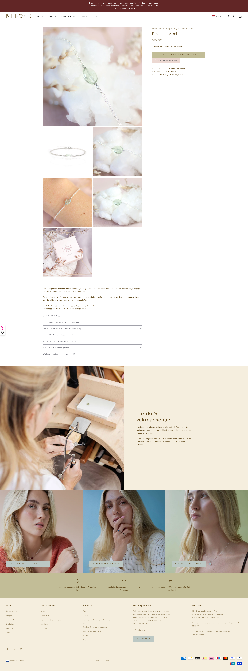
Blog (84, 611)
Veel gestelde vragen (188, 564)
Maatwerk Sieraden (68, 16)
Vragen (44, 611)
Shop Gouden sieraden (106, 564)
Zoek (8, 632)
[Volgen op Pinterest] (21, 649)
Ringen (9, 615)
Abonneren (143, 638)
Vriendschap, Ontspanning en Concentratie (172, 28)
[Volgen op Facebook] (7, 649)
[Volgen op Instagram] (14, 649)
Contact (44, 628)
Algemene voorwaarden (92, 631)
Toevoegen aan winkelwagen (178, 55)
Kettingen (10, 628)
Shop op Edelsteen (89, 16)
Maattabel (45, 615)
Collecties (52, 16)
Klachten (44, 624)
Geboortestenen (12, 611)
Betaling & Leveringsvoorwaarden (96, 627)
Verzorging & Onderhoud (51, 620)
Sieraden (39, 16)
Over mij (86, 615)
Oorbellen (10, 624)
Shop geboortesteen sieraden (28, 564)
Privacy (85, 635)
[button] (92, 316)
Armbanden (11, 620)
